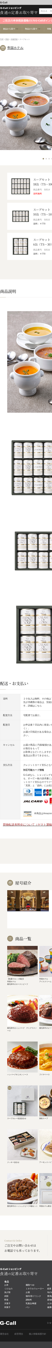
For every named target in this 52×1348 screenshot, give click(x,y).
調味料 (29, 1300)
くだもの (8, 1288)
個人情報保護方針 (37, 1334)
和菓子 (7, 1307)
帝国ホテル (15, 48)
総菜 (49, 1288)
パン (28, 1307)
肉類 (6, 1296)
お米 (6, 1285)
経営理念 (18, 1334)
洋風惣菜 (14, 39)
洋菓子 (7, 1303)
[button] (43, 158)
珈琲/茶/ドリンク (33, 1296)
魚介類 (7, 1292)
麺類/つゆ (30, 1285)
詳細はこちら (35, 705)
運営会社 (4, 1334)
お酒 (28, 1292)
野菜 (6, 1300)
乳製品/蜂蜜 (31, 1303)
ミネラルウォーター (35, 1288)
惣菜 (7, 39)
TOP (1, 39)
